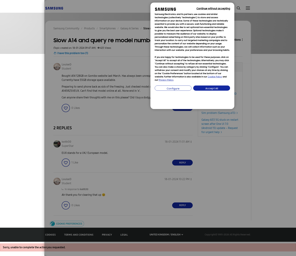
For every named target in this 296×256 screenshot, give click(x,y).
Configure (173, 89)
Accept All (211, 88)
